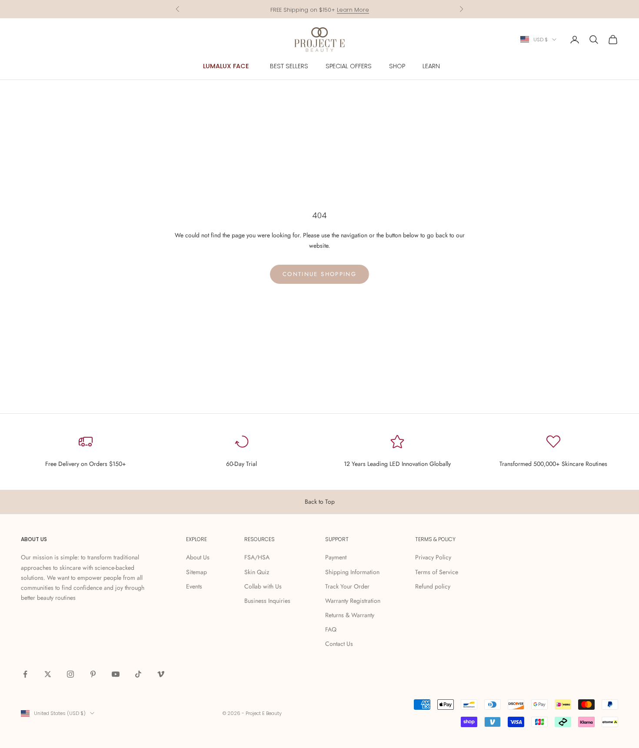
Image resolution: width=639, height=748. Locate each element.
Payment (335, 557)
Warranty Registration (352, 600)
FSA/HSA (257, 557)
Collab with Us (263, 586)
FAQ (330, 629)
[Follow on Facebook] (25, 674)
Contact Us (339, 643)
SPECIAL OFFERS (349, 66)
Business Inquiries (267, 600)
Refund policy (432, 586)
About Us (198, 557)
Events (194, 586)
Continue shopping (319, 274)
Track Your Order (347, 586)
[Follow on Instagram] (70, 674)
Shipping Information (352, 572)
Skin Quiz (256, 572)
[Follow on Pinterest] (93, 674)
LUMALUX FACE (226, 66)
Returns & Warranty (349, 615)
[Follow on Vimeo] (160, 674)
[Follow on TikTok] (138, 674)
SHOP (397, 66)
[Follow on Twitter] (47, 674)
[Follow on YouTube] (115, 674)
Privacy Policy (433, 557)
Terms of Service (436, 572)
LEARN (431, 66)
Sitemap (196, 572)
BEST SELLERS (289, 66)
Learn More (353, 9)
